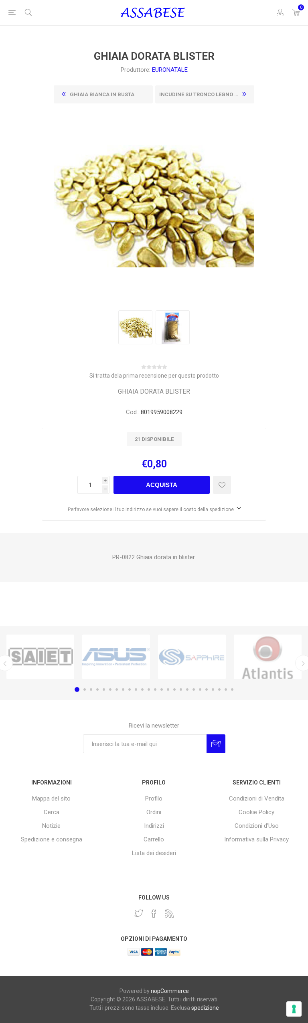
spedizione (205, 1008)
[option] (40, 657)
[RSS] (169, 913)
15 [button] (168, 689)
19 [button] (193, 689)
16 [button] (174, 689)
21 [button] (206, 689)
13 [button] (155, 689)
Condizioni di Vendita (256, 798)
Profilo (153, 798)
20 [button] (200, 689)
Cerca (51, 812)
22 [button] (213, 689)
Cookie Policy (256, 812)
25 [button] (232, 689)
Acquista (161, 484)
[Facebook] (154, 913)
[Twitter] (138, 913)
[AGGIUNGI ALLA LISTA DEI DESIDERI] (222, 485)
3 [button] (91, 689)
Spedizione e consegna (51, 839)
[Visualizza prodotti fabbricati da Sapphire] (192, 657)
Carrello (154, 839)
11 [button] (142, 689)
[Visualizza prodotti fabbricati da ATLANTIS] (268, 657)
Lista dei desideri (154, 853)
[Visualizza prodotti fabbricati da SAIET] (40, 657)
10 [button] (136, 689)
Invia (216, 743)
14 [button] (161, 689)
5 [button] (104, 689)
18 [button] (187, 689)
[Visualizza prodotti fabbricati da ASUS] (116, 657)
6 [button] (110, 689)
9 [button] (129, 689)
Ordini (153, 812)
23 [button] (219, 689)
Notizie (51, 825)
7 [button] (117, 689)
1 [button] (77, 689)
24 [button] (226, 689)
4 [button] (97, 689)
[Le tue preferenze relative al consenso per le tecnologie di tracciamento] (294, 1009)
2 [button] (84, 689)
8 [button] (123, 689)
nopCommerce (170, 991)
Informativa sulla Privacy (256, 839)
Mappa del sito (51, 798)
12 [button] (149, 689)
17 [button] (181, 689)
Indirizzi (154, 825)
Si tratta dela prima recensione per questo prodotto (154, 375)
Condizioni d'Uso (257, 825)
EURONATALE (170, 69)
